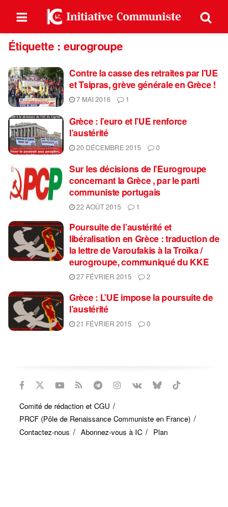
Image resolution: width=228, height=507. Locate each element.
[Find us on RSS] (78, 385)
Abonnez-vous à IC (111, 432)
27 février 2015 (103, 276)
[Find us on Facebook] (21, 385)
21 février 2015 (103, 323)
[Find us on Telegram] (98, 385)
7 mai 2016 (93, 99)
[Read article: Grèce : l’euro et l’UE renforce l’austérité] (36, 135)
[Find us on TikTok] (176, 385)
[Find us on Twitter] (39, 385)
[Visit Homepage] (114, 17)
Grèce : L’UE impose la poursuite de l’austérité (141, 303)
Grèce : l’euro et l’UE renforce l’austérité (128, 127)
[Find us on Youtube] (59, 385)
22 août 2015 (98, 206)
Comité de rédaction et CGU (64, 406)
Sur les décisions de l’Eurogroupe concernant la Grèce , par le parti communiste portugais (137, 180)
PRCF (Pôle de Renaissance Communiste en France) (104, 418)
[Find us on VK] (137, 385)
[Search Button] (205, 16)
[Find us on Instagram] (117, 385)
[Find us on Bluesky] (157, 385)
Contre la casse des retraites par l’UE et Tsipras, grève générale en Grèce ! (143, 78)
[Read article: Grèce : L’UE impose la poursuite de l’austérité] (36, 311)
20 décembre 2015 (108, 147)
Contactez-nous (44, 432)
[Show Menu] (22, 16)
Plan (160, 432)
